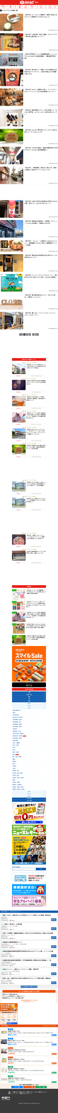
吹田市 (14, 747)
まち (37, 7)
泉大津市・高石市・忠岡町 (18, 777)
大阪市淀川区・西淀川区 (18, 717)
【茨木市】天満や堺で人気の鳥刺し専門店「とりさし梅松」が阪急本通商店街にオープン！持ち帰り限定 (35, 447)
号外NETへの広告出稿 (34, 1092)
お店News (25, 7)
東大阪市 (14, 766)
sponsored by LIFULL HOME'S (49, 1025)
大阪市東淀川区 (16, 714)
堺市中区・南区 (16, 775)
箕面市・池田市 (16, 752)
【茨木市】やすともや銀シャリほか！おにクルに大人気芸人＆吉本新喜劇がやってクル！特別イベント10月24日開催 (35, 484)
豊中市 (16, 754)
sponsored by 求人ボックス (15, 911)
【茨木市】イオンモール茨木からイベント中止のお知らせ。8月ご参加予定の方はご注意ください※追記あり (36, 366)
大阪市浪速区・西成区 (17, 738)
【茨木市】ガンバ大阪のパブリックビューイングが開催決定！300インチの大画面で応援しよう (35, 500)
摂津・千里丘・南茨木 (17, 756)
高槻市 (14, 759)
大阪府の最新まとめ (17, 710)
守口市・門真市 (16, 745)
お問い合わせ (44, 1092)
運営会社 (17, 1092)
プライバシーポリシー (15, 1093)
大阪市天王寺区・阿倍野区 (18, 733)
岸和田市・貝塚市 (16, 782)
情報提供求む (24, 1092)
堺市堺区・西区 (16, 770)
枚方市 (14, 763)
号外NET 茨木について (27, 1093)
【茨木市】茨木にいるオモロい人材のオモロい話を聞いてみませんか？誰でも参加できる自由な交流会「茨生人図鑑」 (35, 626)
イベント (46, 7)
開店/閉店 (20, 7)
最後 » (36, 334)
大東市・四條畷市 (16, 742)
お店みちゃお (32, 7)
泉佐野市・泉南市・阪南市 (18, 787)
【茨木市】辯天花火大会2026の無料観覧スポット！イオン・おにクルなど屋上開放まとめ (36, 382)
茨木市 (14, 749)
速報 (50, 7)
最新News (10, 7)
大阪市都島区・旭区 (17, 721)
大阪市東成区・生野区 (17, 726)
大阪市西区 (15, 728)
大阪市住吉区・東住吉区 (19, 735)
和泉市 (14, 780)
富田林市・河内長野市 (17, 784)
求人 (15, 7)
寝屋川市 (14, 761)
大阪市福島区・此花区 (17, 719)
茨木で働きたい (5, 911)
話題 (41, 7)
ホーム (11, 1092)
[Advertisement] (29, 192)
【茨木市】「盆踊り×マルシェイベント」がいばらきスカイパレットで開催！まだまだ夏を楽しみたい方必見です (35, 537)
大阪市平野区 (15, 740)
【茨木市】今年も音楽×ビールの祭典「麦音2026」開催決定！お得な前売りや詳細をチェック (36, 398)
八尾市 (14, 768)
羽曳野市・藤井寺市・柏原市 (18, 789)
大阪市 (14, 712)
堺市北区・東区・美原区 (18, 773)
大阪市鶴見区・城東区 (17, 724)
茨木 (36, 2)
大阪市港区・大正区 (17, 731)
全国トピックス (3, 7)
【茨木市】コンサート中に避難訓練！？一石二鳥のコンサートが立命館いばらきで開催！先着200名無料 (35, 592)
